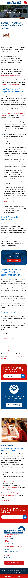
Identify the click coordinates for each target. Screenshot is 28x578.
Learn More (5, 500)
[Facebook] (5, 558)
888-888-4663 (14, 256)
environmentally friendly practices (10, 75)
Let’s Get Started (14, 576)
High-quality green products (10, 481)
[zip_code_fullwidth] (25, 517)
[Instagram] (7, 558)
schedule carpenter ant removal (12, 84)
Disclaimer (23, 570)
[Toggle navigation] (3, 2)
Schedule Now (13, 260)
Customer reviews (8, 342)
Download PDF (10, 543)
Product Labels (17, 572)
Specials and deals (9, 338)
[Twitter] (9, 558)
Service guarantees (9, 350)
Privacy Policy (10, 572)
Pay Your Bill (15, 563)
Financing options (8, 346)
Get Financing (13, 405)
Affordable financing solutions (11, 487)
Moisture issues (8, 202)
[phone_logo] (25, 2)
